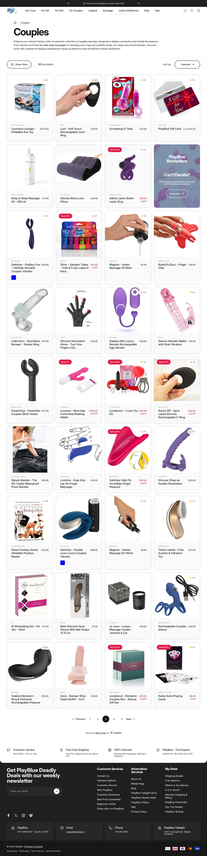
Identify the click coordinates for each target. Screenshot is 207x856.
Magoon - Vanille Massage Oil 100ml (121, 551)
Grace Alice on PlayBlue (110, 808)
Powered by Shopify (33, 846)
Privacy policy (24, 851)
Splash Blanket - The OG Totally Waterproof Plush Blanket (25, 484)
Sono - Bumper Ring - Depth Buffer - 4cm (73, 697)
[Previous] (68, 3)
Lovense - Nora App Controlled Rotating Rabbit (72, 414)
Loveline (64, 477)
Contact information (53, 851)
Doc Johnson (17, 125)
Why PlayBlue (104, 790)
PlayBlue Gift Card (169, 128)
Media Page (137, 783)
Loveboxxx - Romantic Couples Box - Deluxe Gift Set (123, 699)
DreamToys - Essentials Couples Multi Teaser (25, 412)
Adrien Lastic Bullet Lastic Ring (121, 200)
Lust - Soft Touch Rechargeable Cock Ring (72, 132)
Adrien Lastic (115, 195)
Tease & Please (165, 692)
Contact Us (103, 776)
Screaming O (115, 125)
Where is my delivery (177, 785)
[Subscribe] (56, 791)
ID (12, 623)
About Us (136, 779)
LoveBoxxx (114, 407)
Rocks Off (163, 407)
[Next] (138, 3)
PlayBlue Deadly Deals (143, 797)
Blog (133, 788)
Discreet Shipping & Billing (176, 796)
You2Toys (64, 195)
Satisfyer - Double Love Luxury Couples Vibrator (73, 553)
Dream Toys (163, 261)
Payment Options (106, 780)
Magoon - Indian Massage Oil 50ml (120, 266)
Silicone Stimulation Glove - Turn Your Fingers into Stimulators (72, 346)
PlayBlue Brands (174, 811)
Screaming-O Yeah (121, 128)
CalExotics (16, 337)
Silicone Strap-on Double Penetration (170, 482)
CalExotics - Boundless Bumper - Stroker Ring (25, 342)
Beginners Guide (106, 803)
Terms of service (37, 851)
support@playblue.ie (75, 832)
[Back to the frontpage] (15, 22)
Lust (62, 125)
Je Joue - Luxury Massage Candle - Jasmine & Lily (120, 630)
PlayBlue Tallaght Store (144, 793)
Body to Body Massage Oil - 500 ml (25, 200)
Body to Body (17, 195)
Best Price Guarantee (109, 799)
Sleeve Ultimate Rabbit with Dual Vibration (172, 342)
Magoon (113, 261)
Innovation (163, 546)
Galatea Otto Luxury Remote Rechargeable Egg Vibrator (123, 344)
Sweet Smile (163, 623)
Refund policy (12, 851)
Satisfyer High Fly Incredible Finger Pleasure (120, 484)
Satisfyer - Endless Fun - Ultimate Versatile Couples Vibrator (25, 268)
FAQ (133, 807)
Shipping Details (174, 776)
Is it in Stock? (172, 790)
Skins (62, 261)
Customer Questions (108, 794)
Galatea (113, 337)
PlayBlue (162, 125)
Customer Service (107, 785)
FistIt (62, 337)
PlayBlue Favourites (176, 802)
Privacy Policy (139, 811)
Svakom (14, 692)
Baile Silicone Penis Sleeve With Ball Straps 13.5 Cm (74, 630)
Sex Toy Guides (174, 806)
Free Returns (172, 780)
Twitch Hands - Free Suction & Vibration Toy (171, 553)
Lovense (64, 407)
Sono (62, 692)
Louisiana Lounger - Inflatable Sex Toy (23, 130)
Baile (160, 337)
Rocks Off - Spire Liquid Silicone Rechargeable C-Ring (171, 414)
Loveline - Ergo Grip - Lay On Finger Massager (73, 484)
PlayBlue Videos (140, 802)
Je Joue (112, 623)
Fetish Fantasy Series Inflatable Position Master (24, 553)
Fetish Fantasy (18, 546)
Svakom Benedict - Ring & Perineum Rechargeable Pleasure (25, 699)
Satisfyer (15, 261)
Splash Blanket (18, 477)
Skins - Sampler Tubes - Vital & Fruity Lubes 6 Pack (74, 268)
